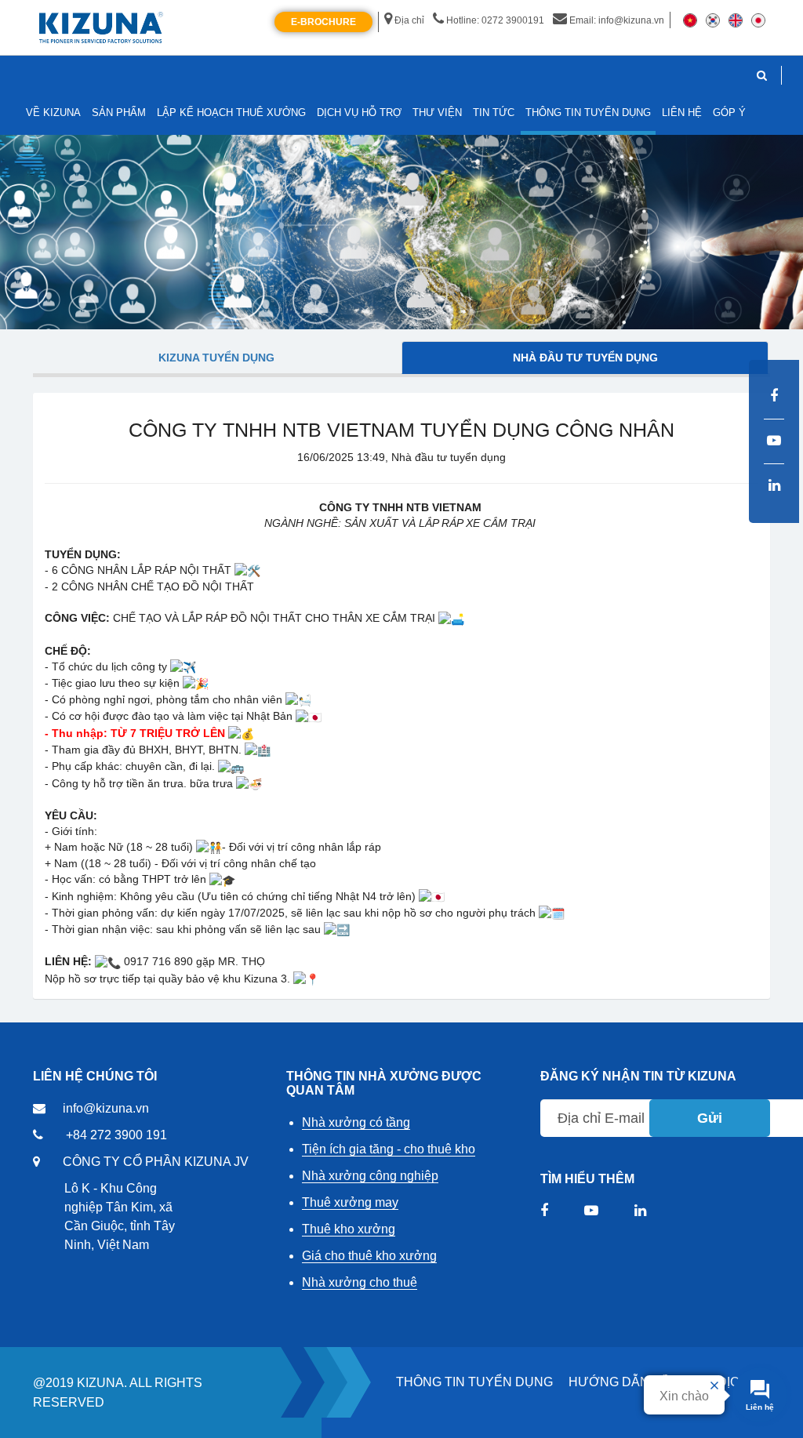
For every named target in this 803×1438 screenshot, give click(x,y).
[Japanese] (758, 19)
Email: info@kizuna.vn (616, 20)
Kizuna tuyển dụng (216, 357)
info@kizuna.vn (106, 1108)
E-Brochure (323, 21)
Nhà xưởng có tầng (356, 1122)
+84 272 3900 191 (116, 1135)
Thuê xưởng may (350, 1202)
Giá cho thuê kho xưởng (369, 1255)
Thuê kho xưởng (348, 1229)
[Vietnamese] (690, 19)
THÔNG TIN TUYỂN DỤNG (474, 1382)
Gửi (709, 1118)
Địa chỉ (409, 20)
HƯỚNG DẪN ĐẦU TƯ (635, 1382)
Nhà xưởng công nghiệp (370, 1175)
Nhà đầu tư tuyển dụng (585, 357)
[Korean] (713, 19)
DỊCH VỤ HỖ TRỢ (359, 112)
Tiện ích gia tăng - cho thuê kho (388, 1149)
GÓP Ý (729, 112)
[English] (736, 19)
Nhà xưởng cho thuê (359, 1282)
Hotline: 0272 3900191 (495, 20)
